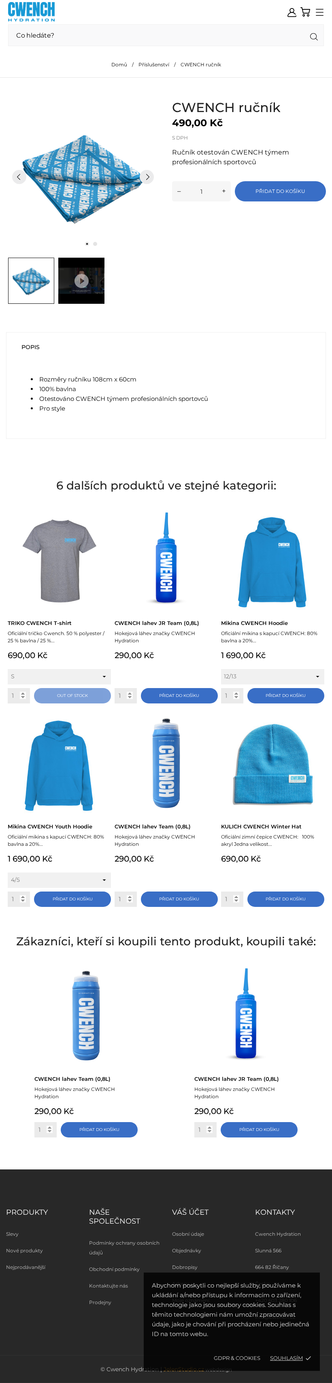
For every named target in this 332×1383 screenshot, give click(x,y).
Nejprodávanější (25, 1267)
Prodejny (100, 1302)
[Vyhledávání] (314, 36)
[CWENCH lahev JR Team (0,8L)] (210, 518)
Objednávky (186, 1250)
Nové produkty (24, 1250)
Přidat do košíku (280, 191)
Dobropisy (185, 1267)
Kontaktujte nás (108, 1286)
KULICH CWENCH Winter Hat (261, 826)
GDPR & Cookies (237, 1358)
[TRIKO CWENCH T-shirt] (103, 518)
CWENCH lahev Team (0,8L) (153, 826)
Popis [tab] (30, 347)
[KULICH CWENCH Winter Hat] (317, 721)
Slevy (12, 1234)
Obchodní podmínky (114, 1269)
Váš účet (190, 1212)
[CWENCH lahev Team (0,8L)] (210, 721)
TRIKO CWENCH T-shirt (40, 623)
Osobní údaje (188, 1234)
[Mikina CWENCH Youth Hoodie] (103, 721)
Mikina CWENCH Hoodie (254, 623)
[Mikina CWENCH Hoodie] (317, 518)
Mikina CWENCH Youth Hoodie (50, 826)
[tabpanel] (83, 177)
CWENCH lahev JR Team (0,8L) (157, 623)
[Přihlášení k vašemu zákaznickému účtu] (291, 12)
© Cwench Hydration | (132, 1369)
